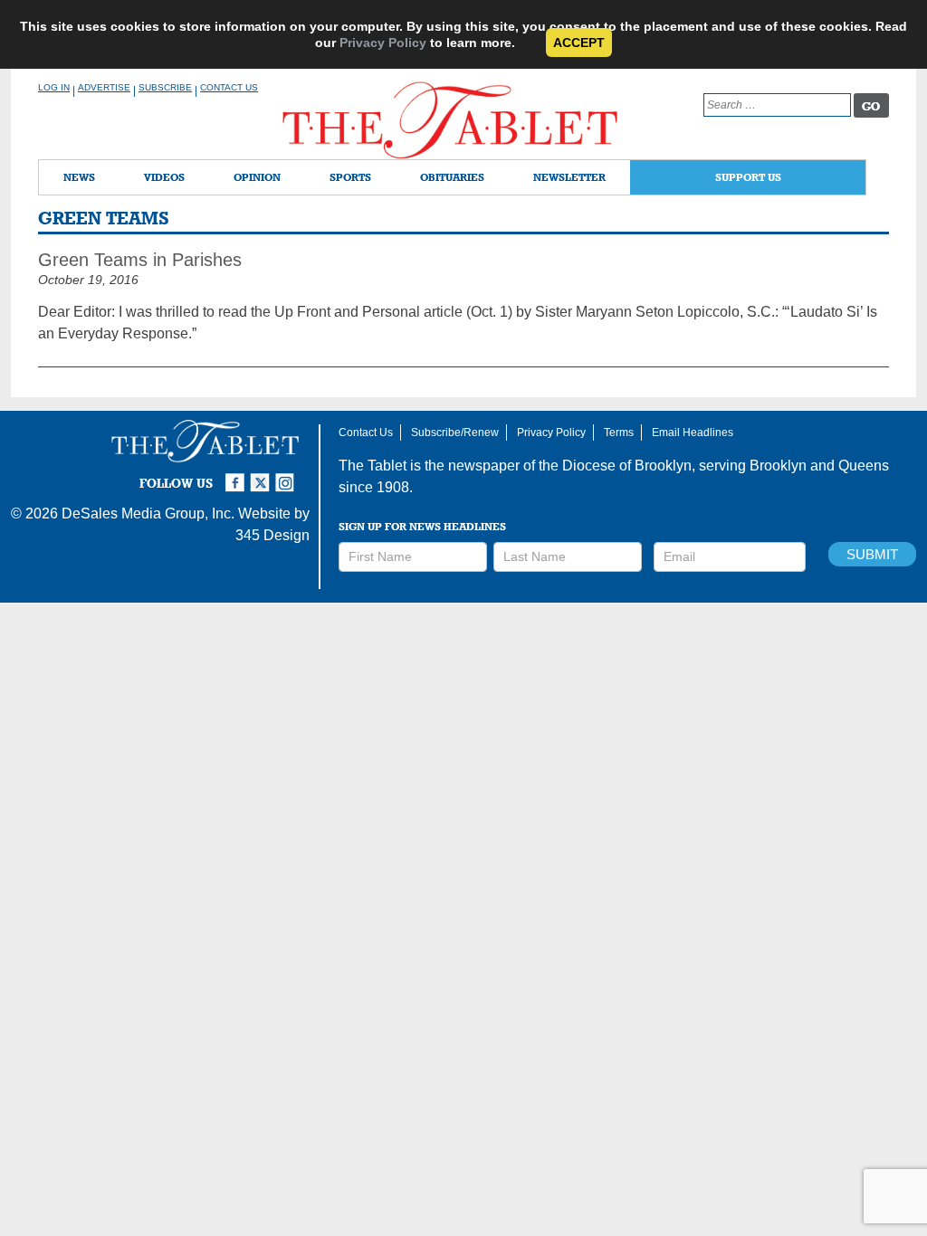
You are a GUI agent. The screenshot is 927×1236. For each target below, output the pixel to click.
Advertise (104, 87)
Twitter (262, 475)
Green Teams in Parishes (140, 260)
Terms (619, 432)
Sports (350, 177)
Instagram (288, 475)
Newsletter (569, 177)
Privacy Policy (382, 42)
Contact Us (229, 87)
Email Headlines (692, 432)
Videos (164, 177)
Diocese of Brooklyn (627, 465)
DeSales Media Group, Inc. (148, 513)
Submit (872, 554)
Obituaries (452, 177)
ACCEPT (579, 42)
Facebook (237, 475)
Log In (54, 87)
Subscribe (165, 87)
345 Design (272, 535)
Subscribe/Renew (455, 432)
